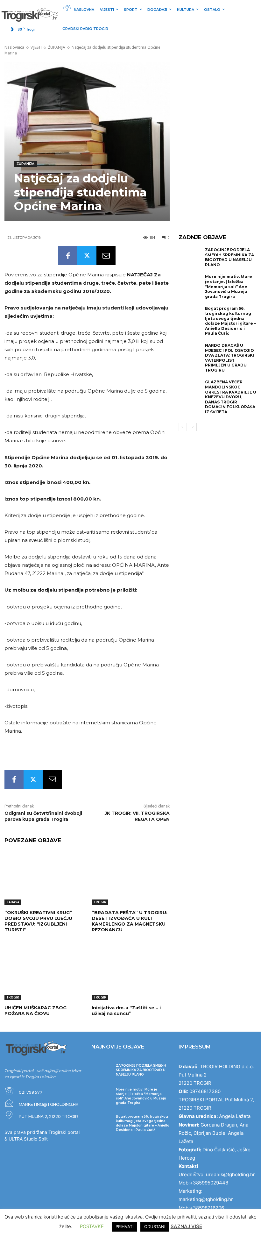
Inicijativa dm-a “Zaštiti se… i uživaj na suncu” (126, 1010)
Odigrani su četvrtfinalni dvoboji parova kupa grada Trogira (43, 816)
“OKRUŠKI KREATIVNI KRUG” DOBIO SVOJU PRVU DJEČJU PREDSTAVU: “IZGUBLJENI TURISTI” (38, 921)
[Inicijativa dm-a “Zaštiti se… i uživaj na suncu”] (130, 973)
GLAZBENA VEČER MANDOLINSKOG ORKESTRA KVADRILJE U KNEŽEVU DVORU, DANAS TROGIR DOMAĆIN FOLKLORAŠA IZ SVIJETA (230, 397)
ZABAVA (12, 902)
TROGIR (100, 902)
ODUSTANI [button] (154, 1226)
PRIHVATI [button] (124, 1226)
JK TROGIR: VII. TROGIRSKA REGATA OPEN (137, 816)
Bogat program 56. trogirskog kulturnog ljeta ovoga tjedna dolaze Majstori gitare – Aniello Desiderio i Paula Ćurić (230, 321)
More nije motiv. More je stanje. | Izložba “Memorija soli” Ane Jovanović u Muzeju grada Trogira (228, 286)
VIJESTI (36, 47)
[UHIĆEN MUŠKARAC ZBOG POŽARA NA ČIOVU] (43, 973)
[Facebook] (67, 255)
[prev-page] (183, 427)
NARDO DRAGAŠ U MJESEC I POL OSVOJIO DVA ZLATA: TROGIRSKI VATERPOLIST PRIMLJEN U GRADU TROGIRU (229, 358)
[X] (86, 255)
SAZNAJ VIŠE (186, 1226)
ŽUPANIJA (56, 47)
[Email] (106, 255)
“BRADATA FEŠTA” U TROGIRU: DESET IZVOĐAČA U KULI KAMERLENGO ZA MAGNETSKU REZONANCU (129, 921)
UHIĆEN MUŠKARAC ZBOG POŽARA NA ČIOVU (35, 1010)
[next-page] (193, 427)
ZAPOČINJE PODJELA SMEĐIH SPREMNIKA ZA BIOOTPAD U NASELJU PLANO (229, 257)
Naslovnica (14, 47)
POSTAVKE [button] (92, 1226)
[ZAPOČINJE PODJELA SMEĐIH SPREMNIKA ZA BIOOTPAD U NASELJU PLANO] (190, 257)
